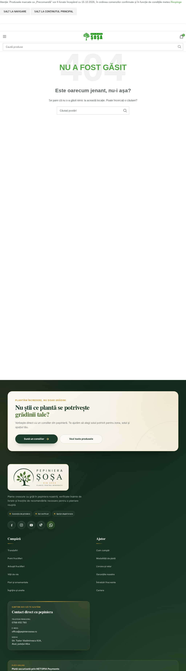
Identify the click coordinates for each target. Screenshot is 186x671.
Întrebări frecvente (106, 582)
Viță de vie (13, 574)
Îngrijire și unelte (16, 590)
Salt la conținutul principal (53, 11)
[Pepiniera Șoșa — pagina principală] (38, 477)
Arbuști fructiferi (16, 566)
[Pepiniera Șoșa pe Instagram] (21, 525)
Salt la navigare (15, 11)
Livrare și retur (104, 566)
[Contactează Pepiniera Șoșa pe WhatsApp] (51, 525)
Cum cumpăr (103, 550)
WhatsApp (93, 19)
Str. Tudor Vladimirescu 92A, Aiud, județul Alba (26, 642)
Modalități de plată (106, 558)
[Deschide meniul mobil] (4, 36)
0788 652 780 (19, 622)
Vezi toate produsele (81, 438)
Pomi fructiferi (15, 558)
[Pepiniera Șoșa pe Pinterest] (41, 525)
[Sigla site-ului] (93, 36)
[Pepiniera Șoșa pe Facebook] (12, 525)
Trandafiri (13, 550)
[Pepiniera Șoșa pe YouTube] (31, 525)
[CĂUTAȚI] (179, 47)
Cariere (100, 590)
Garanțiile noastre (105, 574)
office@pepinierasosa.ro (24, 631)
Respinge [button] (176, 2)
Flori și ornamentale (18, 582)
